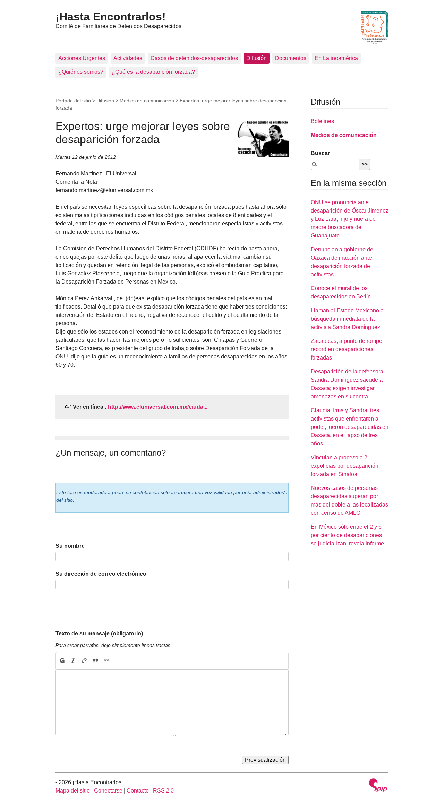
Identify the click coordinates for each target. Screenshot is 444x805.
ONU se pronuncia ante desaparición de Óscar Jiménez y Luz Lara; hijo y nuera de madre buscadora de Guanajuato (349, 219)
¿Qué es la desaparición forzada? (153, 72)
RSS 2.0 (163, 791)
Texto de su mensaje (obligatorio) (99, 634)
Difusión (256, 58)
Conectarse (108, 791)
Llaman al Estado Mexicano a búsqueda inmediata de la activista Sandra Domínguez (347, 319)
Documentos (290, 58)
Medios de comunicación (147, 100)
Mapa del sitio (73, 791)
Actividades (127, 58)
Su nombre (70, 546)
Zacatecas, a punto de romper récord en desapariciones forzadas (347, 349)
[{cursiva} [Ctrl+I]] (73, 660)
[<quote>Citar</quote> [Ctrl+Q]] (95, 660)
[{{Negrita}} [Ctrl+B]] (62, 660)
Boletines (322, 121)
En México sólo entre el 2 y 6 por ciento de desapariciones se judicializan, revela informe (347, 535)
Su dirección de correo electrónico (101, 574)
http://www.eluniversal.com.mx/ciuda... (157, 407)
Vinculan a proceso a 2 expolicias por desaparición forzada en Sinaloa (344, 466)
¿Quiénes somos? (80, 72)
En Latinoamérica (336, 58)
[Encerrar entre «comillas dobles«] (106, 660)
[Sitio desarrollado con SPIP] (378, 786)
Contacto (138, 791)
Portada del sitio (73, 100)
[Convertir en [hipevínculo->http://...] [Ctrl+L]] (84, 660)
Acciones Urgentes (81, 58)
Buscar (320, 153)
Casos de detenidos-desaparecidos (194, 58)
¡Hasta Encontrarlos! (111, 16)
